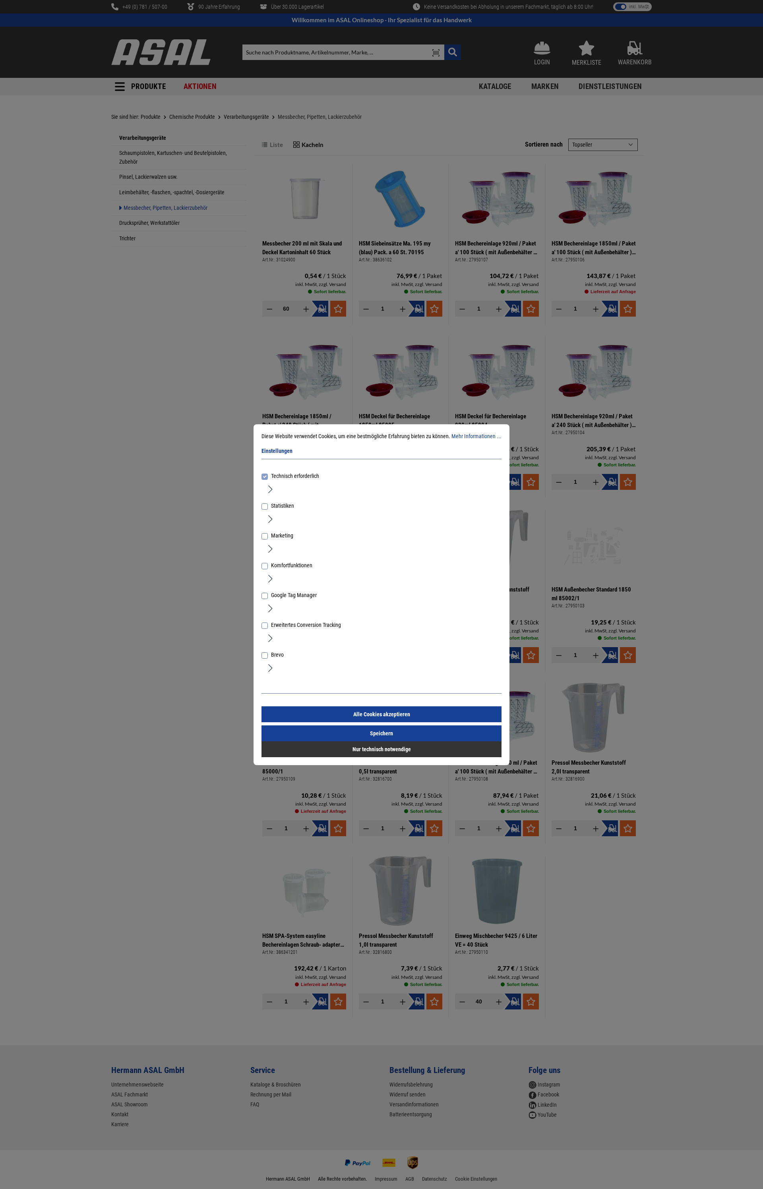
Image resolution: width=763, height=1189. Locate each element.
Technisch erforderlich (295, 476)
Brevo (277, 655)
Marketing (282, 535)
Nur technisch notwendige (381, 749)
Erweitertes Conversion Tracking (306, 625)
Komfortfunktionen (291, 565)
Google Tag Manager (294, 595)
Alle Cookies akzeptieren (381, 714)
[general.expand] (270, 489)
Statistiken (282, 506)
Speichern (381, 733)
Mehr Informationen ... (476, 436)
